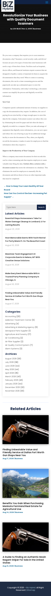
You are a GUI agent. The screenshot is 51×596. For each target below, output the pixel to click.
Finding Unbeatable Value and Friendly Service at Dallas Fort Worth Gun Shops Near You (24, 296)
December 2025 (12, 387)
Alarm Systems (12, 348)
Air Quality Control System (17, 345)
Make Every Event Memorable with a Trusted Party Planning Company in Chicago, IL (22, 276)
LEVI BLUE (17, 28)
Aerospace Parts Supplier (16, 330)
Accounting (10, 316)
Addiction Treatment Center (18, 320)
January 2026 (11, 383)
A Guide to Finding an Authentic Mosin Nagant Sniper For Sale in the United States (24, 559)
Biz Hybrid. (31, 587)
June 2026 (10, 366)
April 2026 (9, 373)
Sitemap (31, 590)
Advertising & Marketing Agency (19, 327)
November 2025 (12, 391)
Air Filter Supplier (12, 341)
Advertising (10, 323)
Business (37, 28)
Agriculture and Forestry (16, 334)
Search (41, 207)
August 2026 (11, 358)
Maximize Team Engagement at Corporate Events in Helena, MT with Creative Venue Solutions (22, 257)
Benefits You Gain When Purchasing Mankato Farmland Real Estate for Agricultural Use (23, 506)
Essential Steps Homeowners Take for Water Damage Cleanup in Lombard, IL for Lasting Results (25, 221)
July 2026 (9, 362)
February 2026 (11, 380)
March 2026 (10, 376)
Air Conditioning (12, 338)
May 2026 (9, 369)
